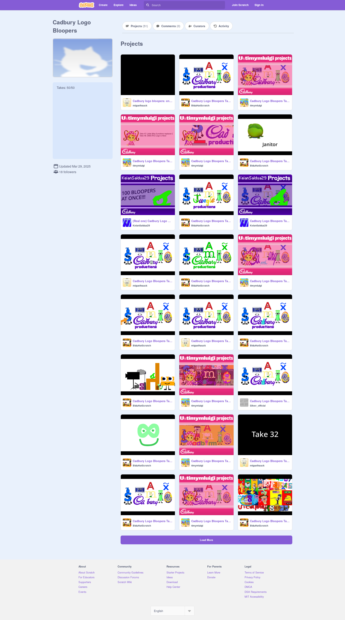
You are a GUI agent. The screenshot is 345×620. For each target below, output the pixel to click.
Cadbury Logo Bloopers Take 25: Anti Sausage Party (152, 401)
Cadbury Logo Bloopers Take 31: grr (270, 461)
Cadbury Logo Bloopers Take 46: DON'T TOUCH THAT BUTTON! (211, 161)
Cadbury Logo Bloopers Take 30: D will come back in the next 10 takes (152, 521)
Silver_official (258, 405)
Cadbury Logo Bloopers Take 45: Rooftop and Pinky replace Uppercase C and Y (270, 161)
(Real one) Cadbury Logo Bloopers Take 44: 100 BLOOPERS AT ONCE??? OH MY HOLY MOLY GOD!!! (152, 221)
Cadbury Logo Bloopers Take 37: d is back (211, 341)
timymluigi (256, 105)
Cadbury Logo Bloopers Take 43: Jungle (211, 221)
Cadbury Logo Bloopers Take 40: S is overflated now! (211, 281)
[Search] (148, 5)
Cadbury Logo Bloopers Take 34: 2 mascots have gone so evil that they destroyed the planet (270, 401)
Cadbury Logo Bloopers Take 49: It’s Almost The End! (270, 101)
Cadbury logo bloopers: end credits (152, 101)
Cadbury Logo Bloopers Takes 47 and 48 (152, 161)
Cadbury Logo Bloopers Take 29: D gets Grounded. (211, 521)
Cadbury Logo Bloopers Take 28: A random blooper (270, 521)
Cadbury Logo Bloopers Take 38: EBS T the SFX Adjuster (152, 341)
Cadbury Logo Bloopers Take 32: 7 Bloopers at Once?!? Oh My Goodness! (211, 461)
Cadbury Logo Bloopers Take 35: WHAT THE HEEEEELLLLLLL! (211, 401)
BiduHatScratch (200, 105)
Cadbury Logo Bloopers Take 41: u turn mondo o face (152, 281)
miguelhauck (140, 105)
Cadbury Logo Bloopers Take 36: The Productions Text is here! (270, 341)
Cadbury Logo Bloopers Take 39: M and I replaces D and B (270, 281)
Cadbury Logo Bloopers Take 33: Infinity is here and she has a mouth (152, 461)
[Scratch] (86, 5)
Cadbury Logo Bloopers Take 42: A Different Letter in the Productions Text (270, 221)
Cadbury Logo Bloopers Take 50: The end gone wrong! (211, 101)
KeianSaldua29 (141, 225)
